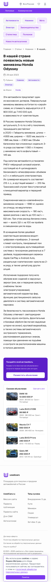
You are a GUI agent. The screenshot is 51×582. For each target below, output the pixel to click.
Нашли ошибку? (10, 547)
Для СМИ (7, 516)
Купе (30, 504)
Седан (31, 513)
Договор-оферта (10, 536)
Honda (18, 90)
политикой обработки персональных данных (21, 570)
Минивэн (32, 508)
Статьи (18, 49)
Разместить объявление (25, 375)
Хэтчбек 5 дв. (34, 522)
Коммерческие (25, 10)
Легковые (9, 10)
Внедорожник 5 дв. (37, 499)
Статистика (11, 34)
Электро (10, 27)
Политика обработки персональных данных (21, 540)
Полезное (27, 34)
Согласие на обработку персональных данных (22, 543)
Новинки (29, 20)
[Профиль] (45, 4)
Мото (42, 20)
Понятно (25, 577)
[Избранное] (38, 4)
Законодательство (30, 27)
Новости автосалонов (16, 41)
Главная (7, 49)
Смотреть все (39, 389)
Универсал (33, 517)
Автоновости (12, 20)
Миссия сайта (10, 499)
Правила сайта (10, 511)
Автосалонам (9, 521)
